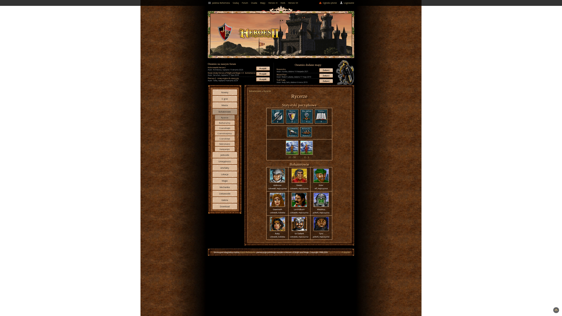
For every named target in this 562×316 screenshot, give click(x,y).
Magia (225, 180)
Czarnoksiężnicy (224, 133)
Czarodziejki (224, 128)
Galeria (224, 200)
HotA (282, 2)
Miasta (224, 105)
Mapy (262, 2)
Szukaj (236, 2)
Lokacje (224, 174)
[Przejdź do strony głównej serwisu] (259, 39)
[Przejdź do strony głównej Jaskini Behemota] (225, 40)
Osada (254, 2)
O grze (225, 98)
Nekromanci (224, 144)
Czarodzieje (224, 138)
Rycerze (224, 117)
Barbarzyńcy (224, 123)
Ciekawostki (224, 193)
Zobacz (326, 70)
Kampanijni (225, 149)
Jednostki (224, 155)
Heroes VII (293, 2)
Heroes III (272, 2)
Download (225, 206)
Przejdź (262, 68)
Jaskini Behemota (247, 252)
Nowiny (224, 92)
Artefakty (224, 167)
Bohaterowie (225, 111)
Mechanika (225, 187)
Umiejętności (225, 161)
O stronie (346, 252)
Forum (245, 2)
